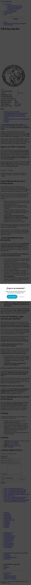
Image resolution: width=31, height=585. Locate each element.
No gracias (21, 296)
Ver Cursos (12, 297)
